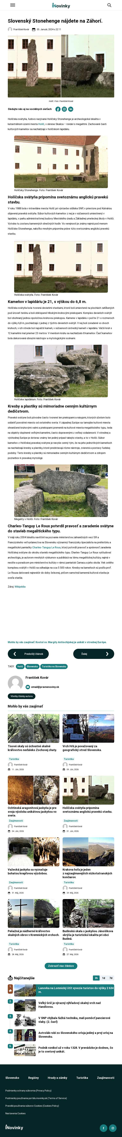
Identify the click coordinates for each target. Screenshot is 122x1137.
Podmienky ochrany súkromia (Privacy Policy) (28, 1090)
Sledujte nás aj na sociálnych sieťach (30, 109)
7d (110, 978)
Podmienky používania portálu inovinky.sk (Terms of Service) (36, 1098)
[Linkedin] (70, 109)
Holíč (41, 124)
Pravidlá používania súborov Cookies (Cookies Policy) (32, 1106)
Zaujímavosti (105, 1077)
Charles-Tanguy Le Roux (46, 547)
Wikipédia (20, 586)
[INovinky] (61, 5)
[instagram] (64, 109)
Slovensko (32, 666)
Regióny (33, 1077)
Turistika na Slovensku (54, 666)
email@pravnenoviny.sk (45, 686)
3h (96, 978)
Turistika (82, 1077)
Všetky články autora (22, 696)
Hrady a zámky (57, 1077)
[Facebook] (58, 109)
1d (103, 978)
